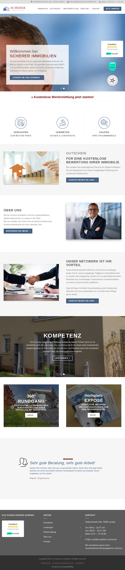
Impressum (46, 563)
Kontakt (96, 9)
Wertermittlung (71, 9)
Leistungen (54, 9)
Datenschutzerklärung (63, 563)
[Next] (119, 52)
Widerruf (79, 563)
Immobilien (43, 9)
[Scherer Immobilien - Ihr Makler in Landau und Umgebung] (14, 9)
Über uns (84, 9)
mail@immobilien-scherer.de (104, 539)
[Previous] (5, 52)
